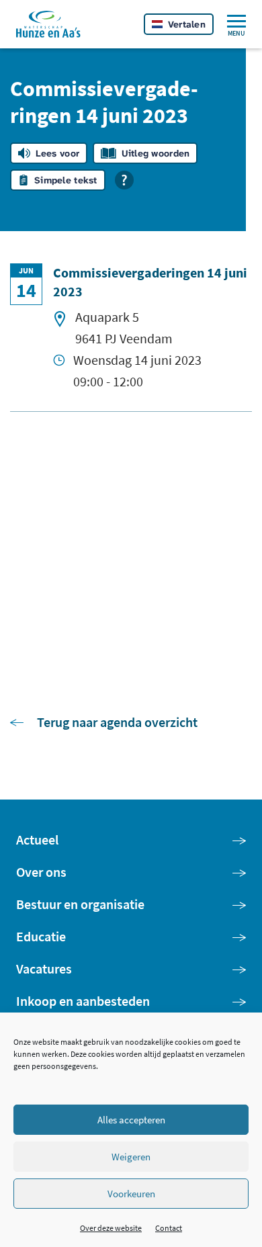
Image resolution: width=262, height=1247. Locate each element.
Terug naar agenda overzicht (117, 722)
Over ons (41, 871)
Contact (168, 1228)
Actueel (37, 839)
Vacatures (44, 968)
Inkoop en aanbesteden (83, 1000)
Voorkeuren (131, 1193)
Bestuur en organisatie (80, 904)
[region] (131, 555)
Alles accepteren (131, 1119)
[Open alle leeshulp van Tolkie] (124, 180)
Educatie (41, 936)
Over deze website (111, 1228)
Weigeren (131, 1156)
